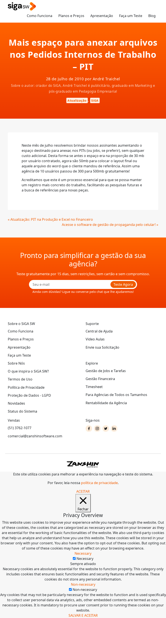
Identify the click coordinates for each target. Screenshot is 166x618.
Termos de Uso (20, 379)
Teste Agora (123, 284)
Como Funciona (39, 15)
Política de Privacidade (26, 387)
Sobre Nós (16, 363)
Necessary (85, 558)
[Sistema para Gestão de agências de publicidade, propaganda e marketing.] (22, 6)
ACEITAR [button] (83, 491)
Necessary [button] (83, 553)
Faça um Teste (130, 15)
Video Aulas (95, 339)
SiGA (95, 100)
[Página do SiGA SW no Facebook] (89, 428)
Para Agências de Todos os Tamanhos (116, 394)
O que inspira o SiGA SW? (28, 371)
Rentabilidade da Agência (106, 403)
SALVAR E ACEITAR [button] (83, 615)
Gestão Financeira (100, 378)
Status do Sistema (22, 411)
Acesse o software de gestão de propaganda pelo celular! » (110, 224)
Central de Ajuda (99, 331)
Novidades (16, 403)
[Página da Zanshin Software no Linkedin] (114, 428)
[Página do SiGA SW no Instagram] (97, 428)
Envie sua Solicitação (102, 347)
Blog (152, 15)
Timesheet (94, 386)
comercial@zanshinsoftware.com (35, 436)
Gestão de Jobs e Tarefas (106, 370)
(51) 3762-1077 (19, 427)
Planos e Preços (71, 15)
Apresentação (101, 15)
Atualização (77, 100)
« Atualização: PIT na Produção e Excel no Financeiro (50, 219)
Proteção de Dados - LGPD (29, 395)
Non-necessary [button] (83, 584)
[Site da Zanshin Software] (83, 464)
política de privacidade (99, 482)
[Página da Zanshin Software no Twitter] (105, 428)
